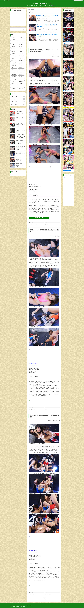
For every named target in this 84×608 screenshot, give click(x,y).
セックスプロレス (43, 28)
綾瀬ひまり (21, 74)
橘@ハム (21, 65)
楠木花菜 (14, 65)
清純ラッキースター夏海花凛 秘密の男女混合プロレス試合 (46, 25)
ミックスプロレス (17, 96)
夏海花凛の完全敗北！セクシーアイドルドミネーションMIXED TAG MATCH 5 (47, 16)
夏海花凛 (46, 224)
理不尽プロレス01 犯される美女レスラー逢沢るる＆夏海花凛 (46, 35)
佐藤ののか (14, 46)
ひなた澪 (14, 39)
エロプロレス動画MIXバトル (42, 4)
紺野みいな (14, 74)
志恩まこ (21, 53)
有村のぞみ (21, 60)
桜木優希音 (21, 62)
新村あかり (14, 58)
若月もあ (14, 79)
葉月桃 (13, 81)
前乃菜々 (21, 46)
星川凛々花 (21, 58)
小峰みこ (21, 51)
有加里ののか (13, 60)
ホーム (44, 598)
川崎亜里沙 (14, 53)
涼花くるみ (14, 67)
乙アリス (21, 44)
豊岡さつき (14, 83)
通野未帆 (21, 83)
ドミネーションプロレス (44, 18)
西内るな (21, 81)
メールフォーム (13, 174)
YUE (14, 37)
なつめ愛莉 (21, 37)
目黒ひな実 (14, 72)
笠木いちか (21, 72)
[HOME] (72, 0)
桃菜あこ (14, 62)
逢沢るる (49, 594)
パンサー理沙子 (21, 39)
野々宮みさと (13, 88)
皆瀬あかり (21, 69)
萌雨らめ (21, 79)
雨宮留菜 (21, 88)
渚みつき (21, 67)
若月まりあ (21, 76)
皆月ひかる (14, 69)
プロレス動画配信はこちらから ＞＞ (39, 217)
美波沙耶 (14, 76)
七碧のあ (14, 44)
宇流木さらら (13, 51)
